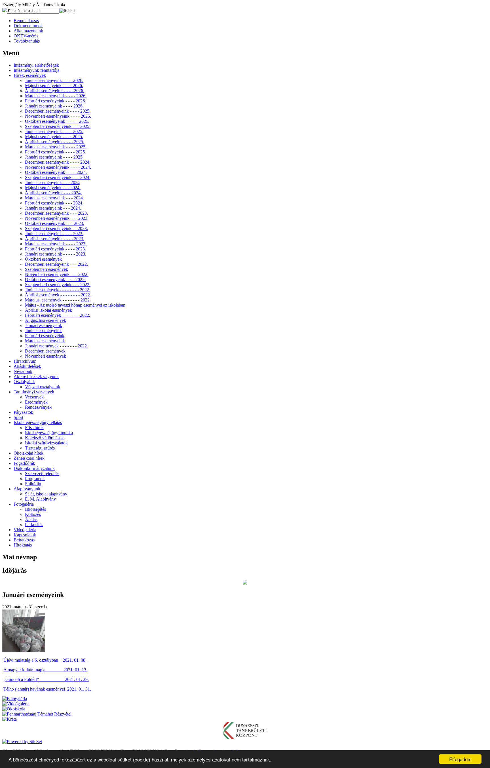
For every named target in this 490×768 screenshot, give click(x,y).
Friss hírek (34, 427)
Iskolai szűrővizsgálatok (46, 442)
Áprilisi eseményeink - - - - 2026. (54, 90)
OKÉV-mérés (26, 35)
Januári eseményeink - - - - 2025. (54, 157)
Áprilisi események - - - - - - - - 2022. (58, 294)
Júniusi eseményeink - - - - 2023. (54, 233)
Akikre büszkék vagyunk (36, 376)
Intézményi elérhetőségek (36, 65)
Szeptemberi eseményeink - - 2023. (56, 228)
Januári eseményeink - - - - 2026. (54, 106)
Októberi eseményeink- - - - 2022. (55, 279)
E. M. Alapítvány (40, 499)
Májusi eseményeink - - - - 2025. (54, 136)
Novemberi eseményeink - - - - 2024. (58, 167)
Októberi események (43, 259)
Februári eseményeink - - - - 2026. (55, 100)
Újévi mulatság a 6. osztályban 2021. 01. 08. (44, 660)
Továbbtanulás (27, 41)
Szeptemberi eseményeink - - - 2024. (57, 177)
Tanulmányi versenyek (34, 391)
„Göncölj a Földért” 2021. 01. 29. (46, 679)
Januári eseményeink (43, 325)
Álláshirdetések (27, 366)
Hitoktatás (23, 545)
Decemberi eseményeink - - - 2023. (56, 213)
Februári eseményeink (44, 335)
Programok (35, 478)
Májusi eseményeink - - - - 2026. (54, 85)
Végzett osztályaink (42, 386)
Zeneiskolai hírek (29, 458)
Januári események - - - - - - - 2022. (56, 345)
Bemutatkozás (26, 20)
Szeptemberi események (46, 269)
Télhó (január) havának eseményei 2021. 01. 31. (47, 689)
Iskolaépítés (35, 509)
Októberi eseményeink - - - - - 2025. (57, 121)
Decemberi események (45, 351)
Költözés (33, 514)
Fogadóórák (24, 463)
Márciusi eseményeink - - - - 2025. (55, 146)
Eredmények (36, 402)
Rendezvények (38, 407)
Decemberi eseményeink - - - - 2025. (57, 111)
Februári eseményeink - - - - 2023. (55, 248)
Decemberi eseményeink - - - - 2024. (57, 162)
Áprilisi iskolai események (48, 310)
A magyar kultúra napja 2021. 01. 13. (45, 669)
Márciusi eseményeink (45, 340)
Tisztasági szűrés (40, 448)
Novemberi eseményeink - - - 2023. (56, 218)
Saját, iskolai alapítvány (46, 493)
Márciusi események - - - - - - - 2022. (58, 300)
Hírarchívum (25, 361)
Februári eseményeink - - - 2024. (54, 203)
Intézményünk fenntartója (36, 70)
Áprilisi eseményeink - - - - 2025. (54, 141)
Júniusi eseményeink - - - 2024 (52, 182)
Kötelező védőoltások (44, 437)
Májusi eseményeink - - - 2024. (53, 187)
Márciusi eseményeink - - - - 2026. (55, 95)
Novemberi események (45, 356)
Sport (18, 417)
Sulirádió (33, 483)
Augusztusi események (45, 320)
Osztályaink (24, 381)
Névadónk (23, 371)
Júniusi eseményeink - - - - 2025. (54, 131)
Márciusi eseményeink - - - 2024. (54, 197)
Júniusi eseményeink (43, 330)
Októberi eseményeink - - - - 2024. (56, 172)
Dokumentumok (28, 25)
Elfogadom (460, 759)
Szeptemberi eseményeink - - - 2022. (57, 284)
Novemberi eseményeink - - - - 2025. (58, 116)
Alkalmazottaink (28, 30)
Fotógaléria (24, 504)
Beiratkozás (24, 539)
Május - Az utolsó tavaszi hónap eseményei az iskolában (75, 305)
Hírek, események (30, 75)
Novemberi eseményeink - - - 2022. (56, 274)
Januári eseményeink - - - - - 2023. (55, 254)
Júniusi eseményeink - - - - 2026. (54, 80)
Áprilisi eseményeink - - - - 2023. (54, 238)
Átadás (31, 519)
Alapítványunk (27, 488)
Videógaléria (25, 529)
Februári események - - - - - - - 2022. (57, 315)
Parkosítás (34, 524)
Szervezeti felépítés (42, 473)
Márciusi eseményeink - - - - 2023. (55, 243)
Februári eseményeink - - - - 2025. (55, 151)
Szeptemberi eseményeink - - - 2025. (57, 126)
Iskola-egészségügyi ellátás (38, 422)
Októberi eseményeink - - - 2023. (54, 223)
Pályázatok (23, 412)
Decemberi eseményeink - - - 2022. (56, 264)
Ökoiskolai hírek (28, 453)
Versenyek (34, 396)
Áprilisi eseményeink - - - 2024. (53, 192)
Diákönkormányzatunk (34, 468)
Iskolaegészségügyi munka (49, 432)
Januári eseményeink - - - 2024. (53, 208)
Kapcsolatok (25, 534)
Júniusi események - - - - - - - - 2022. (57, 289)
